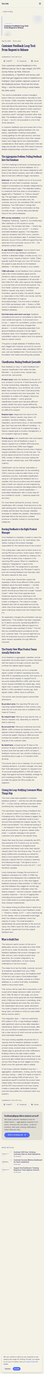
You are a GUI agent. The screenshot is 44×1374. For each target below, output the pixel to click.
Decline (8, 1369)
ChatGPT (9, 61)
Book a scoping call (15, 1135)
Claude (36, 61)
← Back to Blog (7, 11)
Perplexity (23, 61)
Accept (16, 1369)
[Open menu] (40, 3)
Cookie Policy (31, 1362)
